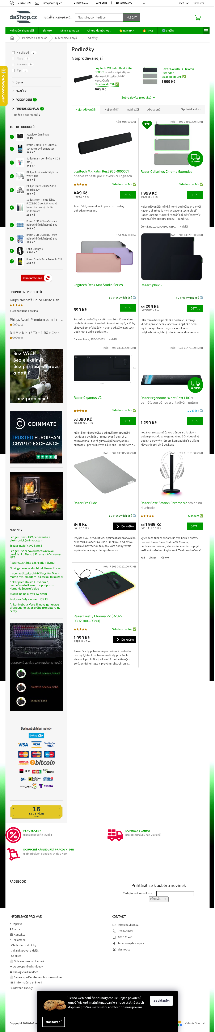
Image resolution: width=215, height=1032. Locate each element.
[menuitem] (21, 30)
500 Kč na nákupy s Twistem (28, 593)
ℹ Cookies (15, 956)
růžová (165, 558)
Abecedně (153, 110)
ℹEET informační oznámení (26, 983)
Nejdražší (133, 110)
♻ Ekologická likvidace (24, 972)
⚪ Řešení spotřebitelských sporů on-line (36, 977)
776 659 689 (125, 931)
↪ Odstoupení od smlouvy (26, 967)
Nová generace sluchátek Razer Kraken (36, 568)
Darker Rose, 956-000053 (89, 339)
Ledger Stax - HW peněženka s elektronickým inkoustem (30, 538)
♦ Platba (101, 3)
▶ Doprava (81, 3)
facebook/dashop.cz (131, 943)
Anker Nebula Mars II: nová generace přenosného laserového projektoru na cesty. (35, 607)
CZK (182, 3)
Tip (21, 70)
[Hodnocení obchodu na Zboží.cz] (36, 278)
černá (152, 558)
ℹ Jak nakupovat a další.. (24, 951)
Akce (22, 59)
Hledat (131, 17)
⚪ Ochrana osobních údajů (27, 961)
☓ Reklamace (18, 940)
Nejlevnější (111, 110)
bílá (143, 558)
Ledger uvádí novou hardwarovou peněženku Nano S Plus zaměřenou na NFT (35, 554)
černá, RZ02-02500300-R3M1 (158, 227)
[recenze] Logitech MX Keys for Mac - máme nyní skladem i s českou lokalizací (36, 575)
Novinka (24, 64)
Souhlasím (161, 1000)
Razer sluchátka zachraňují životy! (32, 562)
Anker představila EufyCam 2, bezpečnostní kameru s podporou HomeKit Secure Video (32, 585)
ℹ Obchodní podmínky (23, 945)
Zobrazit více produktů (136, 97)
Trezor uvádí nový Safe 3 (26, 545)
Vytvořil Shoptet (195, 1023)
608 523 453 (125, 937)
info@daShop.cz (128, 925)
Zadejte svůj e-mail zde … (139, 893)
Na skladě (25, 53)
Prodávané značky (21, 988)
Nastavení (53, 1022)
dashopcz (124, 950)
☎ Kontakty (124, 3)
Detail (128, 194)
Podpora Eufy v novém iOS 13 (29, 599)
